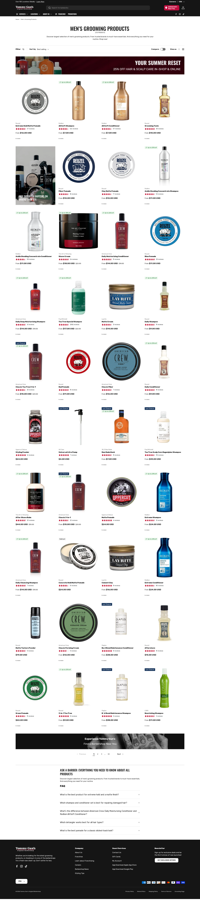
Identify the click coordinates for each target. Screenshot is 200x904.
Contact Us (116, 852)
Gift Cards (116, 857)
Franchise (79, 857)
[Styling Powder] (35, 427)
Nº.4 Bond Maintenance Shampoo (116, 713)
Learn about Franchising (84, 861)
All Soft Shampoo (66, 126)
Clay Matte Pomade (110, 191)
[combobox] (98, 8)
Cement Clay (107, 583)
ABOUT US (46, 14)
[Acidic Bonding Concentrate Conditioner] (35, 231)
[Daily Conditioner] (164, 362)
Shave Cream (64, 256)
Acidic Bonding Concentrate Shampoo (161, 191)
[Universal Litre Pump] (78, 427)
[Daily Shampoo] (164, 296)
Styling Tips (79, 873)
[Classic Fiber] (121, 362)
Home (17, 19)
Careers (172, 2)
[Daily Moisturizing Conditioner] (121, 231)
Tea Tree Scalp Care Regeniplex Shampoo (163, 452)
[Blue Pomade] (164, 231)
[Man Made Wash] (121, 427)
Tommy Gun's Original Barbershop (30, 891)
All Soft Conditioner (111, 126)
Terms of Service (166, 891)
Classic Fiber (107, 387)
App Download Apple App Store (124, 865)
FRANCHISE (62, 14)
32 (109, 754)
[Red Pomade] (78, 362)
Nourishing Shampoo (154, 713)
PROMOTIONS (72, 14)
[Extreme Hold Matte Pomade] (35, 101)
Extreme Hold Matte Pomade (28, 126)
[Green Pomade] (35, 688)
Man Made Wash (108, 452)
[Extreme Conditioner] (164, 557)
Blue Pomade (150, 256)
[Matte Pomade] (121, 492)
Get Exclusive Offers (167, 860)
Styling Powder (22, 452)
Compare (155, 49)
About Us (78, 852)
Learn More (39, 2)
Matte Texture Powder (26, 648)
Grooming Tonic (152, 126)
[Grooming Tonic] (164, 101)
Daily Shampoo (151, 322)
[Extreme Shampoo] (164, 492)
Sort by (32, 49)
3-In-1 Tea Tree (65, 713)
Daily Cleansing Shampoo (27, 583)
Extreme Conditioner (154, 583)
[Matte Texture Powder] (35, 623)
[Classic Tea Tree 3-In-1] (35, 362)
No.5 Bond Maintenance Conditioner (118, 648)
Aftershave (150, 648)
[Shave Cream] (78, 231)
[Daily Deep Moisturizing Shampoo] (35, 296)
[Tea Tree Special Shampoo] (78, 296)
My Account (117, 861)
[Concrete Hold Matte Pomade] (78, 557)
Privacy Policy (130, 891)
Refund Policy (141, 891)
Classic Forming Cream (69, 648)
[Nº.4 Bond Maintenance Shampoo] (121, 688)
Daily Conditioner (152, 387)
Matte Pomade (108, 517)
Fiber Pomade (65, 191)
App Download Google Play (122, 869)
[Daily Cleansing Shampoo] (35, 557)
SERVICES (22, 14)
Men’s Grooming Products (29, 19)
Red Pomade (64, 387)
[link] (81, 754)
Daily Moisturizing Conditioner (115, 256)
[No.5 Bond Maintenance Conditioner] (121, 623)
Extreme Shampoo (153, 517)
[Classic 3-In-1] (78, 492)
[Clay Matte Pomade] (121, 166)
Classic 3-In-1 (65, 517)
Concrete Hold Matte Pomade (71, 583)
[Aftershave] (164, 623)
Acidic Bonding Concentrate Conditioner (34, 256)
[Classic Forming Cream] (78, 623)
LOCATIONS (34, 14)
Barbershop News (82, 869)
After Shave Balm (23, 517)
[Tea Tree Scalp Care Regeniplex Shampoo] (164, 427)
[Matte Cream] (121, 296)
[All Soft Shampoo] (78, 101)
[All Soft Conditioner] (121, 101)
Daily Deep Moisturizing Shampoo (30, 322)
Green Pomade (22, 713)
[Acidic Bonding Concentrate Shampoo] (164, 166)
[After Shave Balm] (35, 492)
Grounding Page (179, 891)
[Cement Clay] (121, 557)
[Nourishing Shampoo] (164, 688)
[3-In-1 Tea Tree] (78, 688)
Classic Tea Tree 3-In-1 (26, 387)
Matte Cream (107, 322)
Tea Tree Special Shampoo (70, 322)
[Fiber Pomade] (78, 166)
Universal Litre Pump (68, 452)
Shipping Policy (153, 891)
